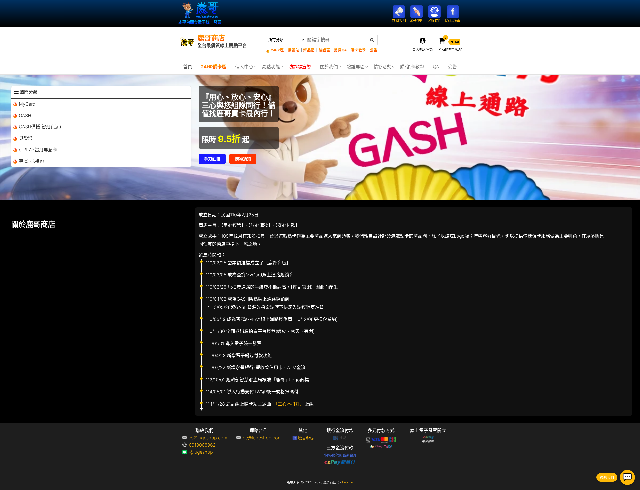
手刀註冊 (212, 158)
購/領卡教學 (412, 66)
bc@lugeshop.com (262, 437)
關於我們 (329, 66)
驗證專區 (356, 66)
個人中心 (244, 66)
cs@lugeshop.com (208, 437)
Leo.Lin (347, 482)
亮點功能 (271, 66)
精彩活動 (383, 66)
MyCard (27, 104)
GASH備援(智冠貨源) (40, 126)
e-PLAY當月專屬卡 (38, 149)
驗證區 (324, 50)
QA (436, 66)
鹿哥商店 (211, 38)
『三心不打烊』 (289, 404)
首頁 (187, 66)
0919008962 (208, 445)
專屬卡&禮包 (31, 161)
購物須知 (243, 158)
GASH (25, 115)
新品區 (309, 50)
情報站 (294, 50)
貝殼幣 (25, 138)
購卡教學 (358, 50)
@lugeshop (208, 452)
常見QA (340, 50)
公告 (374, 50)
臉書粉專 (306, 437)
